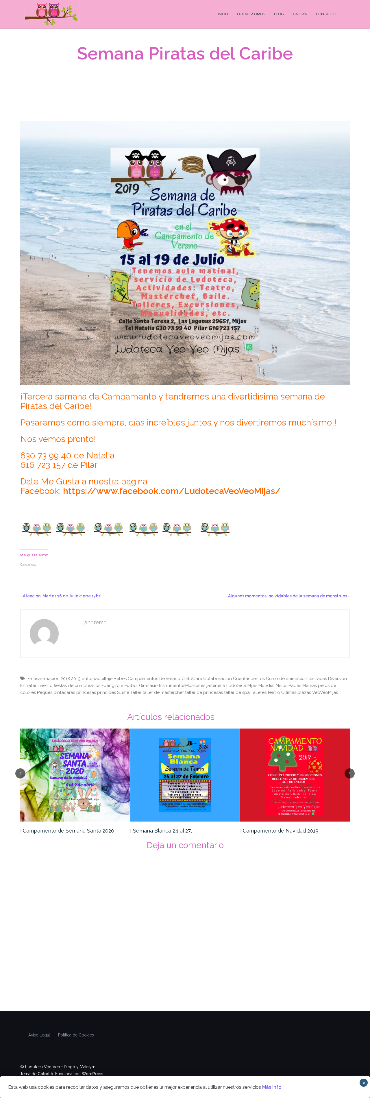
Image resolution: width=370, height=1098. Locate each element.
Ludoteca (236, 685)
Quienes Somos (251, 14)
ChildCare (192, 678)
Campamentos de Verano (154, 678)
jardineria (215, 685)
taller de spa (237, 692)
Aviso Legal (39, 1035)
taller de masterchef (163, 692)
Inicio (223, 14)
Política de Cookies (76, 1035)
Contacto (326, 14)
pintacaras (64, 692)
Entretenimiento (36, 685)
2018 (65, 678)
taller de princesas (204, 692)
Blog (279, 14)
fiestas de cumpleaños (77, 685)
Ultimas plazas (296, 692)
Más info (271, 1087)
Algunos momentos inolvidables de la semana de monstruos (287, 596)
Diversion (337, 678)
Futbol (131, 685)
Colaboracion (217, 678)
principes (106, 692)
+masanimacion (44, 678)
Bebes (120, 678)
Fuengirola (112, 685)
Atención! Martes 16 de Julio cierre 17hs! (62, 596)
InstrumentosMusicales (182, 685)
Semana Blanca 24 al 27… (163, 831)
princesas (86, 692)
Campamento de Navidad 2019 (281, 831)
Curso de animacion (286, 678)
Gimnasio (148, 685)
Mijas (252, 685)
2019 (76, 678)
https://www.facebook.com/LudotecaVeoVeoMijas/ (172, 491)
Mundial (266, 685)
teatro (274, 692)
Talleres (259, 692)
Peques (44, 692)
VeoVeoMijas (325, 692)
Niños (281, 685)
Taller (135, 692)
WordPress (92, 1073)
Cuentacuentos (249, 678)
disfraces (317, 678)
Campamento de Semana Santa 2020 (68, 831)
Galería (300, 14)
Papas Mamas (302, 685)
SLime (123, 692)
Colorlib (45, 1073)
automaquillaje (97, 678)
